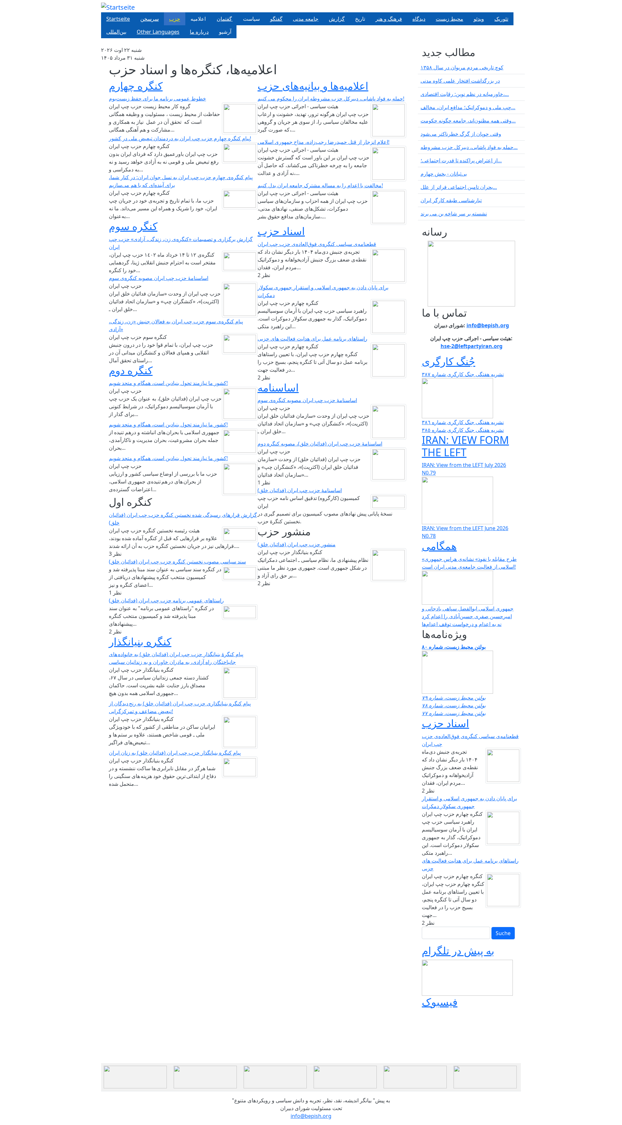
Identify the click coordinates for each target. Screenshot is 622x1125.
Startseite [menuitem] (118, 18)
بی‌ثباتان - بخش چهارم (443, 173)
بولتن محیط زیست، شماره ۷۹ (454, 697)
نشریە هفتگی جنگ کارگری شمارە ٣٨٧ (463, 374)
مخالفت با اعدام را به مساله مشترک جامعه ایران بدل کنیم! (320, 185)
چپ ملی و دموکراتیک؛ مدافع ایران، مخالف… (467, 107)
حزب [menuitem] (174, 18)
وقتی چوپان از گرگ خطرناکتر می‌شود (460, 133)
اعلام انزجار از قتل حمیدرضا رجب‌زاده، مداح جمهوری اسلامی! (323, 141)
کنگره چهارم (136, 86)
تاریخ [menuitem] (360, 18)
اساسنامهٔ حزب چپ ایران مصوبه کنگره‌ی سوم (158, 278)
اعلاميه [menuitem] (198, 18)
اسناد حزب (281, 231)
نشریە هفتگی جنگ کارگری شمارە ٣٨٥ (463, 430)
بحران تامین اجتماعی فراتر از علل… (458, 187)
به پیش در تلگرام (458, 950)
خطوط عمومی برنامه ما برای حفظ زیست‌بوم (157, 98)
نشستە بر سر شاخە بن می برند (453, 213)
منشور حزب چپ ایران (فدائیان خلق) (297, 544)
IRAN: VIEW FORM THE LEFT (465, 446)
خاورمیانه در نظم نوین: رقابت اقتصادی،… (464, 94)
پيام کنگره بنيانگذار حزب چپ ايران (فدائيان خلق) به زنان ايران (175, 752)
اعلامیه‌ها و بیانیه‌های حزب (313, 86)
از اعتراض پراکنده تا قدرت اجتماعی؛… (461, 160)
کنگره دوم (131, 370)
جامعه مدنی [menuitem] (305, 18)
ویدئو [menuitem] (479, 18)
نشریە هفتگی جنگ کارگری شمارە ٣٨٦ (463, 422)
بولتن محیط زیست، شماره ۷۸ (454, 705)
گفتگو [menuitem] (276, 18)
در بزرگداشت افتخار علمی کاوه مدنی (460, 80)
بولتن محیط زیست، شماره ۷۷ (454, 713)
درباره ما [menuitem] (199, 31)
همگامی (439, 546)
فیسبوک (439, 1002)
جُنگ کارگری (448, 361)
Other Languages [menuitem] (158, 31)
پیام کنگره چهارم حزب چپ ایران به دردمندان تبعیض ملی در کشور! (180, 138)
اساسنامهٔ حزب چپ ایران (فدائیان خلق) (300, 490)
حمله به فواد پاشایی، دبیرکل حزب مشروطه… (469, 147)
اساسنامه (278, 387)
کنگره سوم (133, 226)
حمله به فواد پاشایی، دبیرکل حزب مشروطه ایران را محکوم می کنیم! (331, 98)
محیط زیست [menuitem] (449, 18)
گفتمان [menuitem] (225, 18)
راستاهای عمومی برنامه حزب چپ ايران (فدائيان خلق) (166, 600)
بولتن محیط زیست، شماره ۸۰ (454, 646)
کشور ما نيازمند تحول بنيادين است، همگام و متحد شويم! (168, 383)
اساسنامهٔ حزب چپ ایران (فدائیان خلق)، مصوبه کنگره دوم (320, 443)
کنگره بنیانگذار (140, 641)
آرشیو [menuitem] (225, 31)
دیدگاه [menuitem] (418, 18)
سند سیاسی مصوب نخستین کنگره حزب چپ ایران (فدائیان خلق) (177, 561)
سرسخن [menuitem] (149, 18)
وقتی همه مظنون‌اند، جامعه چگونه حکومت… (468, 120)
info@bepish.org (311, 1115)
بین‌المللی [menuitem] (116, 31)
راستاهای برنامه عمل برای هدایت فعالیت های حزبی (312, 338)
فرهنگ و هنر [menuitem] (388, 18)
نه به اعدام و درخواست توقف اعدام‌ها (461, 624)
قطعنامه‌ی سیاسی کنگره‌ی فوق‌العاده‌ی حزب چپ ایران (317, 244)
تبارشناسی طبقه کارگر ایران (451, 200)
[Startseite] (118, 7)
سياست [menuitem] (251, 18)
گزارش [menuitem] (337, 18)
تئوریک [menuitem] (501, 18)
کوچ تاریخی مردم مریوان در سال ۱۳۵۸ (461, 67)
